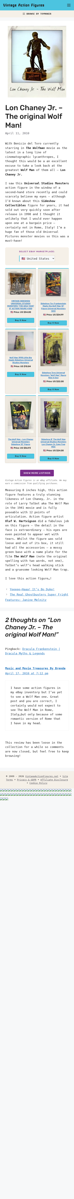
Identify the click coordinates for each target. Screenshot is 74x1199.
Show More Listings (37, 473)
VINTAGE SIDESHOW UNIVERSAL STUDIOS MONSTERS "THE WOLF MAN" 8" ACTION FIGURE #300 (20, 305)
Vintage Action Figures (24, 5)
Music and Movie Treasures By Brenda (35, 668)
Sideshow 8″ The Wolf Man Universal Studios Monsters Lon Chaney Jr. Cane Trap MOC (53, 443)
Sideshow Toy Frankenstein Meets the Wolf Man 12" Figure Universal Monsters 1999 (53, 307)
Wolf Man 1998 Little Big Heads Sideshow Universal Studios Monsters (21, 360)
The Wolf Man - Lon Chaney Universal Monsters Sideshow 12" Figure (20, 442)
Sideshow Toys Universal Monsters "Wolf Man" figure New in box (53, 375)
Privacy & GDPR (26, 779)
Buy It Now (20, 320)
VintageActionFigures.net (41, 776)
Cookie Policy (38, 783)
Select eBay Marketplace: (37, 251)
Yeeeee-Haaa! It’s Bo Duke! (32, 589)
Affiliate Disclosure (54, 779)
